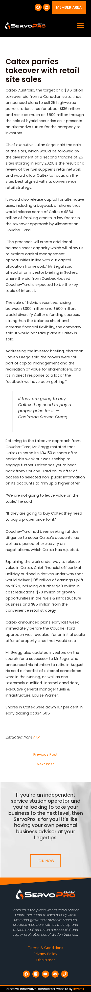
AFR (36, 737)
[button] (80, 26)
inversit (78, 989)
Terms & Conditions (45, 947)
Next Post (45, 764)
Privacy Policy (45, 953)
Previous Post (45, 754)
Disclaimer (45, 959)
